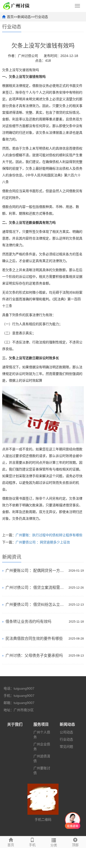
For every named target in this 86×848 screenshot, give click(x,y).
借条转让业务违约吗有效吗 (28, 621)
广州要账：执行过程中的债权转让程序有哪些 (49, 535)
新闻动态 (24, 17)
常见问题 (66, 746)
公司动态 (66, 732)
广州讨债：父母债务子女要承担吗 (34, 655)
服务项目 (41, 724)
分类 (53, 845)
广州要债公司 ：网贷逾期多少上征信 (43, 542)
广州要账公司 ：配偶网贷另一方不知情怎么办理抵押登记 (35, 571)
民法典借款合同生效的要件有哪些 (34, 638)
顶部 (75, 845)
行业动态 (41, 17)
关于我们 (14, 724)
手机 (32, 845)
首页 (10, 17)
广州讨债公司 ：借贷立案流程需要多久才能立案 (35, 588)
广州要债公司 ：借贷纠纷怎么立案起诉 (35, 605)
